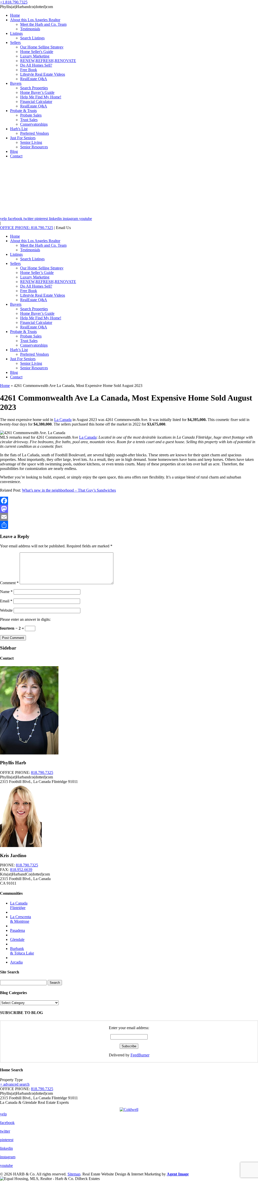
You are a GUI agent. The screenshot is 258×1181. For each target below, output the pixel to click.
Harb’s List (19, 350)
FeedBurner (140, 1055)
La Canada (63, 419)
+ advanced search (14, 1084)
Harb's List (18, 129)
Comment (9, 583)
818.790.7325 (42, 772)
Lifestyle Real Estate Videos (42, 74)
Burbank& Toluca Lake (22, 950)
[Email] (129, 517)
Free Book (28, 70)
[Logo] (129, 1108)
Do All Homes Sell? (36, 65)
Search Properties (34, 88)
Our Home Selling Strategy (41, 47)
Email (6, 601)
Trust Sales (29, 120)
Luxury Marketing (34, 56)
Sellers (15, 42)
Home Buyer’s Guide (37, 92)
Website (6, 610)
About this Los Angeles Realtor (35, 20)
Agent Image (178, 1174)
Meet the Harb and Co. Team (43, 24)
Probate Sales (31, 115)
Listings (16, 33)
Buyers (15, 83)
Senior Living (31, 142)
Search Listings (32, 38)
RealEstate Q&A (33, 79)
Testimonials (30, 29)
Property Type (11, 1080)
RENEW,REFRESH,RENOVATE (48, 61)
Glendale (17, 939)
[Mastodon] (129, 509)
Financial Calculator (36, 101)
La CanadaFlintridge (18, 905)
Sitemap (74, 1174)
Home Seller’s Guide (37, 272)
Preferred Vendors (34, 133)
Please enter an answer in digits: (25, 619)
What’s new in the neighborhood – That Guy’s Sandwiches (69, 490)
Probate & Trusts (23, 110)
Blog (14, 151)
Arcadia (16, 962)
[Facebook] (129, 501)
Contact (16, 156)
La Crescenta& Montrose (20, 919)
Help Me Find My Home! (40, 97)
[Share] (129, 525)
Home (15, 15)
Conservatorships (34, 124)
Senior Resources (34, 147)
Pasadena (17, 930)
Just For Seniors (23, 138)
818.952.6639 (21, 869)
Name (6, 591)
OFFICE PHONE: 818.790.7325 (26, 228)
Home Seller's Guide (36, 51)
